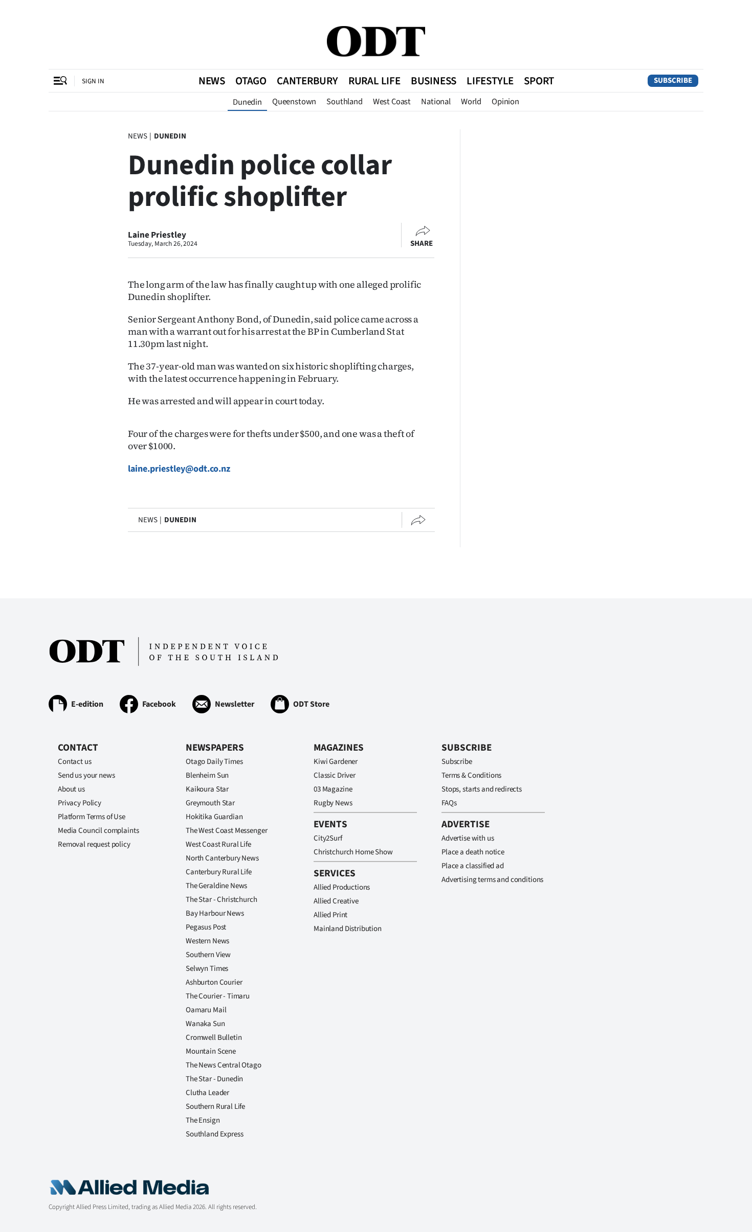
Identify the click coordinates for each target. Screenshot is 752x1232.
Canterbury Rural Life (219, 872)
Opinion (505, 102)
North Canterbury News (222, 858)
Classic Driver (335, 775)
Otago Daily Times (214, 761)
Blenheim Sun (207, 775)
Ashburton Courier (214, 982)
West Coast (392, 102)
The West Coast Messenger (226, 830)
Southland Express (214, 1134)
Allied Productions (342, 887)
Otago (251, 80)
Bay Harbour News (215, 913)
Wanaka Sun (205, 1023)
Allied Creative (336, 901)
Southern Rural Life (215, 1106)
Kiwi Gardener (336, 761)
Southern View (208, 954)
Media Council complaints (98, 830)
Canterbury (307, 80)
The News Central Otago (223, 1065)
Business (433, 80)
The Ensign (203, 1120)
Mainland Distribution (348, 928)
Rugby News (333, 803)
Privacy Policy (79, 803)
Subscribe (673, 80)
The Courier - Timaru (218, 996)
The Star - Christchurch (221, 899)
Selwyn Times (207, 968)
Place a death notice (472, 852)
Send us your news (86, 775)
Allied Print (330, 915)
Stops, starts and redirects (481, 789)
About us (71, 789)
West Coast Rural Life (218, 844)
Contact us (75, 761)
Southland (344, 102)
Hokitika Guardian (214, 816)
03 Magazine (333, 789)
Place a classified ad (472, 866)
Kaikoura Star (207, 789)
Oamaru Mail (206, 1010)
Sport (539, 80)
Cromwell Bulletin (213, 1037)
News (211, 80)
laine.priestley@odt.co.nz (179, 468)
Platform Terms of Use (91, 816)
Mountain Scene (211, 1051)
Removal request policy (94, 844)
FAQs (448, 803)
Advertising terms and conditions (492, 879)
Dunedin (247, 102)
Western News (207, 941)
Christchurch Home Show (353, 852)
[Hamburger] (60, 81)
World (471, 102)
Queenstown (294, 102)
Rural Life (374, 80)
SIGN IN (93, 81)
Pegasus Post (206, 927)
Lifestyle (490, 80)
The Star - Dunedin (214, 1079)
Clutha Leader (207, 1092)
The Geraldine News (216, 885)
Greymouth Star (210, 803)
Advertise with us (467, 838)
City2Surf (328, 838)
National (436, 102)
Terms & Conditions (471, 775)
